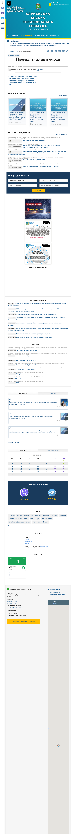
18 (21, 469)
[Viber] (24, 496)
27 (38, 471)
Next (32, 295)
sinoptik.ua (44, 547)
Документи (54, 35)
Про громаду (12, 35)
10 (12, 466)
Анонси (53, 393)
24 (12, 471)
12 (29, 466)
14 (46, 466)
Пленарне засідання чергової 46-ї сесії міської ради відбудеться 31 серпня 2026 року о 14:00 (17, 116)
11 (21, 466)
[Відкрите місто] (22, 282)
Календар (23, 450)
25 (21, 471)
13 (38, 466)
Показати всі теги (14, 526)
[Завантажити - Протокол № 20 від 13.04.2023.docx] (38, 69)
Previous (44, 295)
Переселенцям (26, 35)
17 (12, 469)
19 (29, 469)
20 (38, 469)
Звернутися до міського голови (23, 621)
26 (29, 471)
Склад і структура (41, 35)
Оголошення (23, 393)
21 (46, 469)
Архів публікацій (53, 450)
